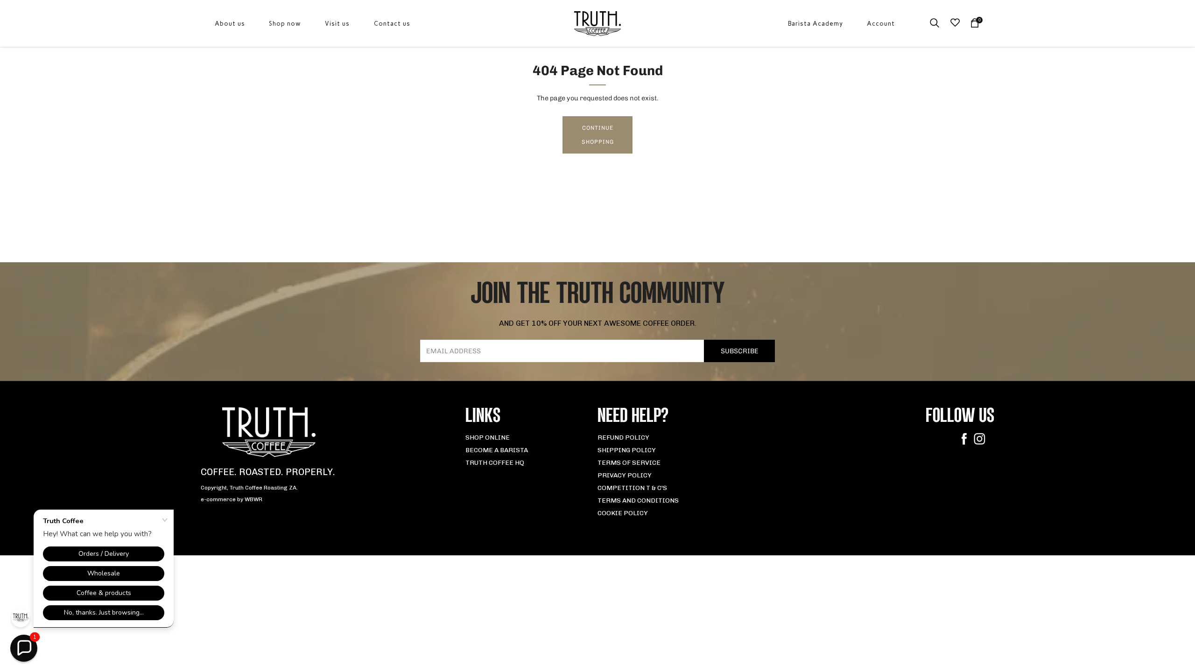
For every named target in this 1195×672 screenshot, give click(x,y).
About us (230, 23)
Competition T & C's (632, 488)
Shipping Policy (627, 450)
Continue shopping (598, 135)
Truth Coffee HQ (494, 463)
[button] (23, 648)
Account (881, 23)
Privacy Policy (625, 475)
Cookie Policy (623, 513)
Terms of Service (629, 463)
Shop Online (487, 437)
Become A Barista (496, 450)
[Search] (934, 23)
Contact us (392, 23)
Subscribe (740, 351)
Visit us (337, 23)
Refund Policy (623, 437)
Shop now (285, 23)
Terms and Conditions (638, 500)
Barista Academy (815, 23)
